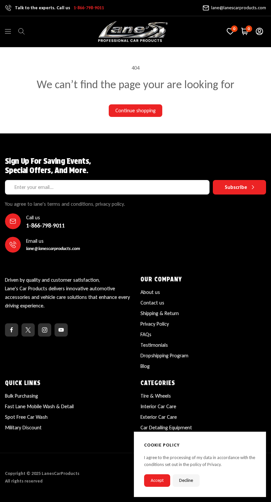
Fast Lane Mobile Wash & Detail (39, 406)
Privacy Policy (154, 324)
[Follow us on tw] (28, 330)
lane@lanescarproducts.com (238, 8)
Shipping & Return (159, 313)
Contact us (152, 303)
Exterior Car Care (158, 417)
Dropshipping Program (164, 355)
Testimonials (154, 345)
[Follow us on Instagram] (44, 330)
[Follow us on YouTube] (61, 330)
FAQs (145, 334)
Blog (145, 366)
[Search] (21, 31)
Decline (186, 480)
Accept (157, 480)
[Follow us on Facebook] (11, 330)
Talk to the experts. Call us (59, 8)
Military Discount (23, 427)
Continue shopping (135, 110)
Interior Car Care (158, 406)
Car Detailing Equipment (166, 427)
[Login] (259, 31)
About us (150, 292)
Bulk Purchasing (21, 396)
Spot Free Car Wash (26, 417)
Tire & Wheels (155, 396)
